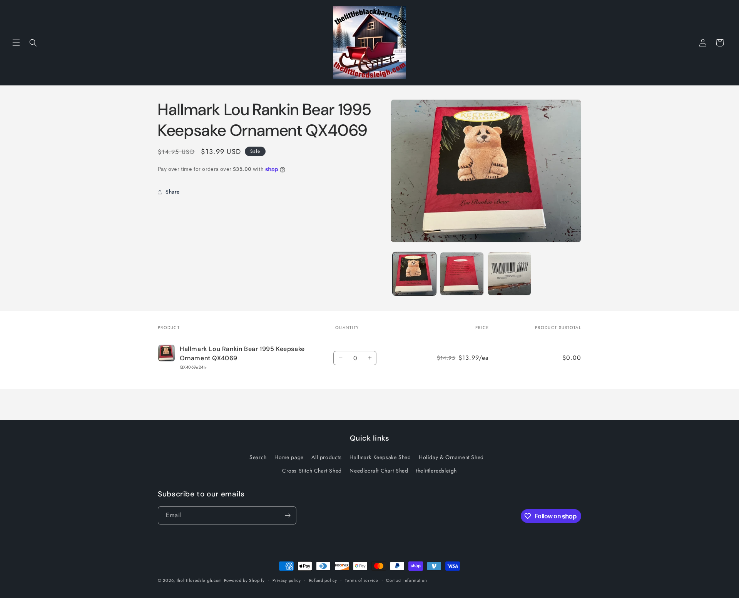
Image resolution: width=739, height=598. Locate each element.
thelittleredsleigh (436, 470)
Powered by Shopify (244, 580)
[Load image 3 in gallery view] (509, 274)
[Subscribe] (287, 515)
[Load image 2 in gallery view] (461, 274)
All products (326, 457)
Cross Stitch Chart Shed (312, 470)
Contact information (406, 580)
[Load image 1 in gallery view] (414, 274)
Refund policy (323, 580)
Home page (288, 457)
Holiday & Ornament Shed (451, 457)
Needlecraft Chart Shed (378, 470)
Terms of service (361, 580)
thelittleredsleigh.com (199, 580)
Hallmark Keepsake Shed (380, 457)
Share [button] (173, 192)
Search (258, 457)
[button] (16, 42)
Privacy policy (287, 580)
